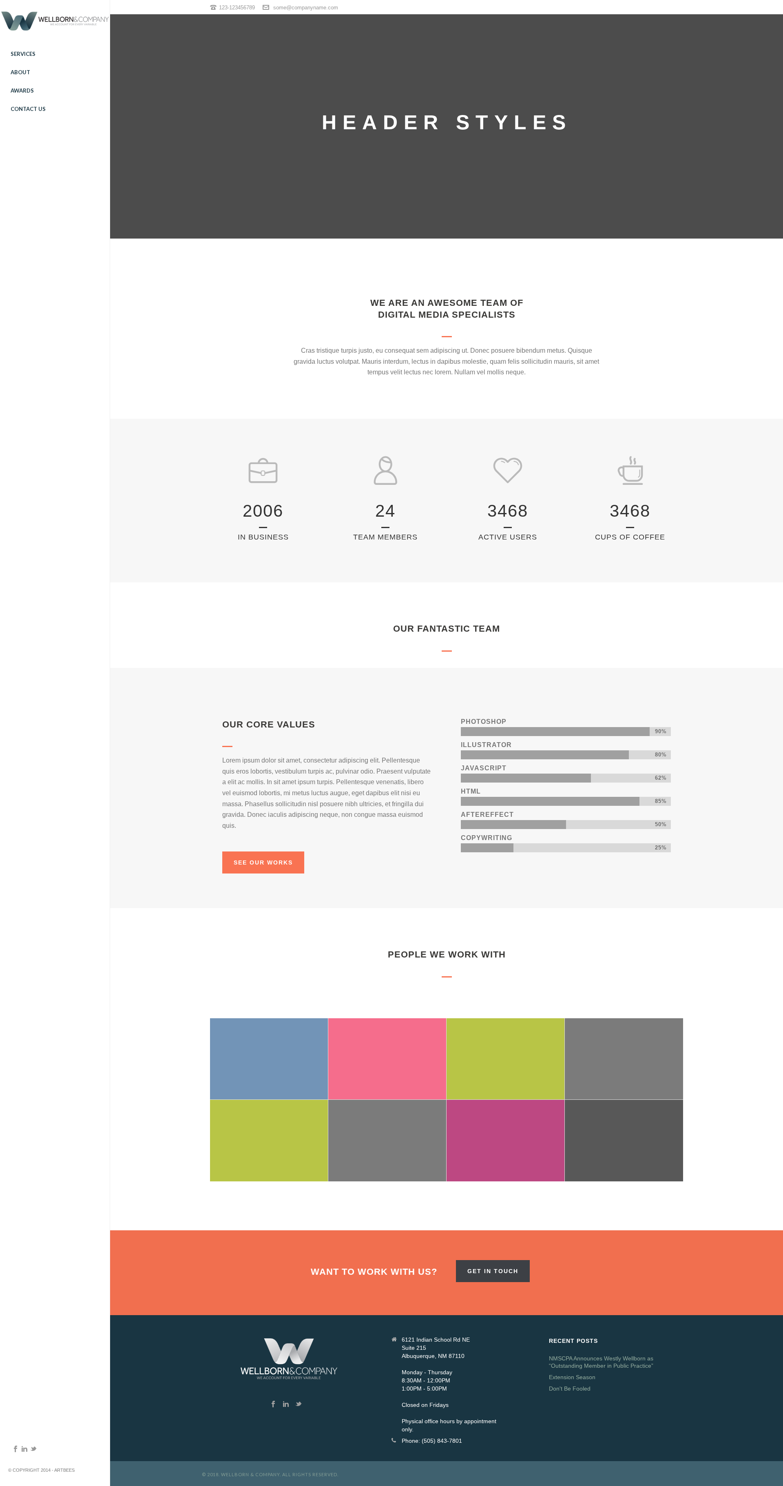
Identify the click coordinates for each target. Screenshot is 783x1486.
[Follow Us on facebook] (273, 1405)
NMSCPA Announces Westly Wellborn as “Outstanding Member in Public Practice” (601, 1362)
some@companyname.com (305, 7)
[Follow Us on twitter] (298, 1405)
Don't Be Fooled (570, 1388)
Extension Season (572, 1377)
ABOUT (20, 72)
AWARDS (22, 90)
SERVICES (23, 54)
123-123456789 (237, 7)
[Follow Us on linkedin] (286, 1405)
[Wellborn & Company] (55, 22)
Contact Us (28, 109)
